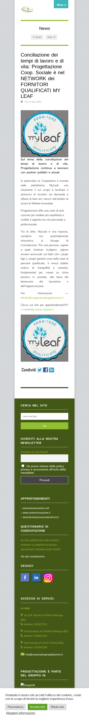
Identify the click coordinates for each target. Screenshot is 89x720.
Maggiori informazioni (20, 713)
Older (50, 37)
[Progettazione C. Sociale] (28, 10)
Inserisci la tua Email (34, 452)
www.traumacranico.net (36, 508)
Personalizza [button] (15, 706)
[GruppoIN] (44, 685)
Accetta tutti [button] (37, 706)
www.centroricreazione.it (36, 512)
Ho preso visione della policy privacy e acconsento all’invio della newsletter (43, 469)
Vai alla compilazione (33, 556)
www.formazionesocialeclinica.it (41, 517)
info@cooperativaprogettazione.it (43, 297)
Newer (38, 37)
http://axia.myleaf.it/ (42, 309)
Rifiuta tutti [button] (57, 706)
